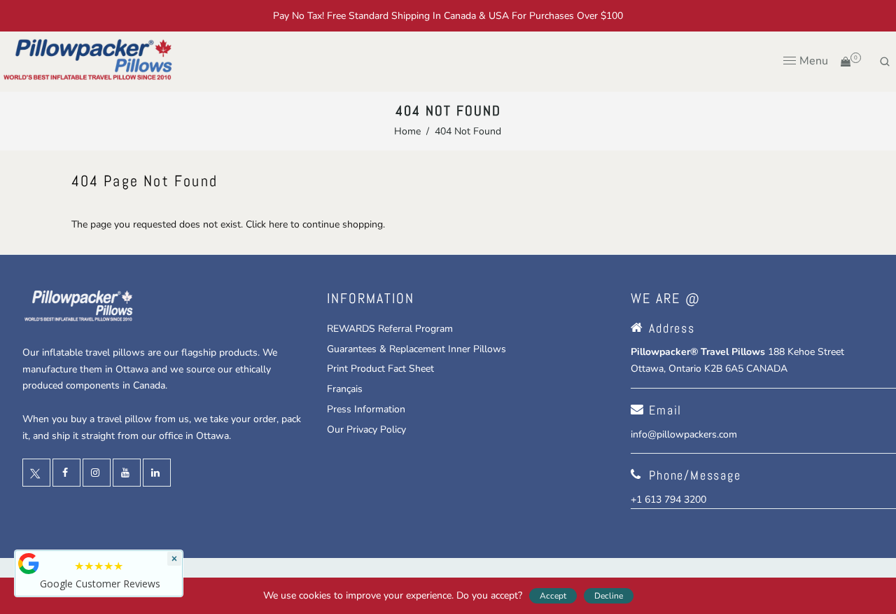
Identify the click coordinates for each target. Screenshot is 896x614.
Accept (553, 595)
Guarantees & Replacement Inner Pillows (416, 349)
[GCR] (28, 563)
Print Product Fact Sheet (380, 368)
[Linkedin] (156, 473)
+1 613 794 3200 (668, 499)
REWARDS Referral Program (390, 328)
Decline (608, 595)
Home (407, 131)
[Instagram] (96, 473)
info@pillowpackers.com (684, 434)
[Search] (884, 61)
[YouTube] (126, 473)
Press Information (366, 409)
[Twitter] (36, 473)
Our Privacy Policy (366, 429)
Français (345, 389)
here (278, 224)
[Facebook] (66, 473)
